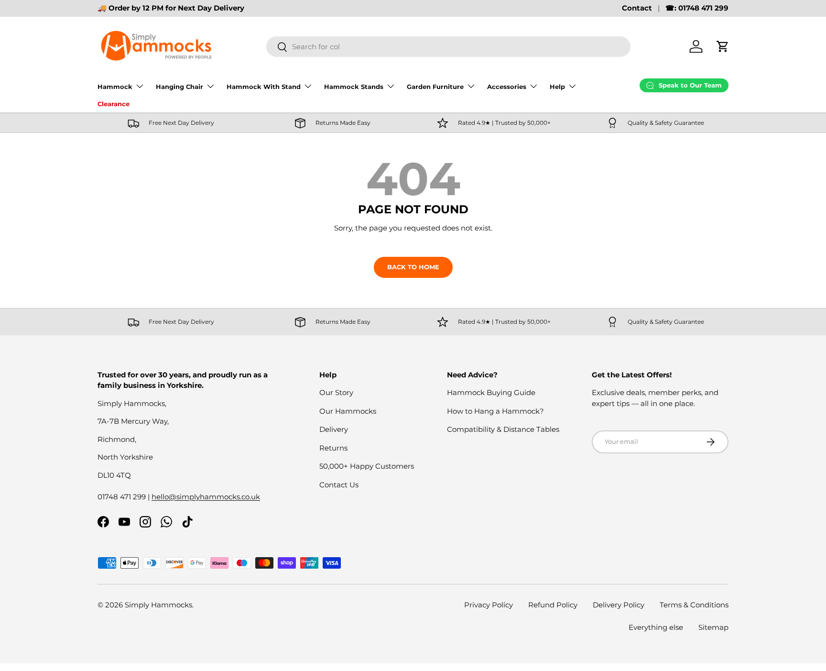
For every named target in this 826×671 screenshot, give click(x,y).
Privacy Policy (488, 604)
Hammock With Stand (264, 86)
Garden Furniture (435, 86)
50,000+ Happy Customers (366, 466)
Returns (333, 447)
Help (557, 86)
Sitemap (713, 627)
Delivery (333, 429)
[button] (722, 46)
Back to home (413, 267)
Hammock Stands (353, 86)
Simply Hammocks (158, 604)
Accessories (506, 86)
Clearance (114, 104)
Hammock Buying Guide (491, 392)
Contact (637, 7)
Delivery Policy (618, 604)
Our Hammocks (347, 411)
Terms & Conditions (694, 604)
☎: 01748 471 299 (696, 7)
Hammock (115, 86)
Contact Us (339, 484)
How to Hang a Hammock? (495, 411)
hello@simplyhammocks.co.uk (206, 496)
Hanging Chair (179, 86)
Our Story (336, 392)
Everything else (656, 627)
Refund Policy (552, 604)
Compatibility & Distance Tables (503, 429)
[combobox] (448, 46)
